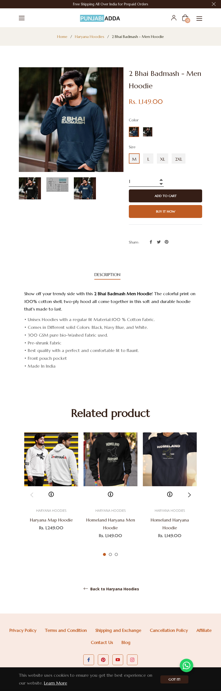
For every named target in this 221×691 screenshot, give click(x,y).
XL (162, 159)
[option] (51, 490)
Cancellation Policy (169, 630)
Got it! (174, 679)
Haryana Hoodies (89, 36)
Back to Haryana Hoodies (114, 589)
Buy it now (165, 211)
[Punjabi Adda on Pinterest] (103, 659)
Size (132, 146)
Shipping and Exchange (118, 630)
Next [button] (189, 494)
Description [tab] (107, 274)
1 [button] (104, 554)
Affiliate (204, 630)
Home (62, 36)
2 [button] (110, 554)
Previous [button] (31, 494)
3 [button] (116, 554)
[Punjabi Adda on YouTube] (117, 659)
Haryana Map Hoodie (51, 520)
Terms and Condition (66, 630)
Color (134, 120)
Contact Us (102, 642)
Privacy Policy (22, 630)
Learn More (55, 683)
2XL (178, 159)
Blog (126, 642)
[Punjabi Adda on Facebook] (88, 659)
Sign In (173, 17)
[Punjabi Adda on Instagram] (132, 659)
